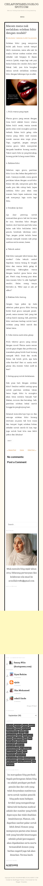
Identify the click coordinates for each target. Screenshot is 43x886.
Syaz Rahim (20, 674)
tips (33, 761)
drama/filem (11, 735)
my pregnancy (25, 748)
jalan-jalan (11, 742)
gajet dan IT (28, 735)
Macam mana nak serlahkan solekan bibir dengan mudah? (21, 29)
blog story (26, 728)
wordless (10, 764)
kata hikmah (22, 742)
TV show (10, 725)
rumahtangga (29, 758)
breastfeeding (12, 732)
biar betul (10, 728)
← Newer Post (11, 450)
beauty (10, 440)
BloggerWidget (32, 706)
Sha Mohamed (21, 690)
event (19, 735)
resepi (20, 758)
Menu (22, 17)
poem (25, 751)
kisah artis (11, 745)
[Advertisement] (21, 632)
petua (19, 751)
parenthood (11, 751)
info (30, 738)
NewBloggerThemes (19, 880)
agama (25, 725)
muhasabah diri (13, 748)
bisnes (18, 728)
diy (26, 732)
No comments (32, 38)
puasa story (20, 755)
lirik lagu (20, 745)
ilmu (25, 738)
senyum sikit (12, 761)
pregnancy (11, 755)
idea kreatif (17, 738)
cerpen (21, 732)
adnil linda (20, 698)
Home (22, 450)
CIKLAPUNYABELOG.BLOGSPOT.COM (21, 5)
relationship (12, 758)
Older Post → (32, 450)
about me (17, 725)
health (9, 738)
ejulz (16, 682)
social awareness (24, 761)
